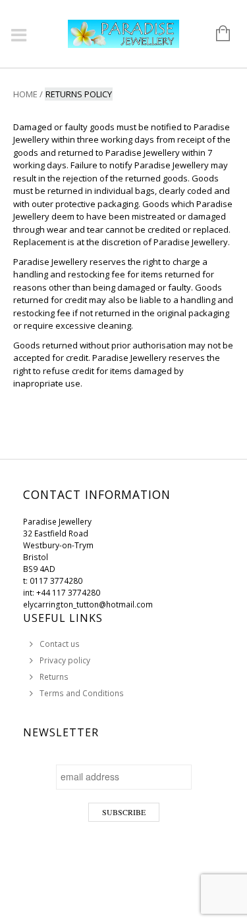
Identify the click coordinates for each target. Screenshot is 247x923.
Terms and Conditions (82, 693)
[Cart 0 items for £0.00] (216, 34)
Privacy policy (65, 660)
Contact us (60, 644)
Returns (54, 676)
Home (25, 94)
